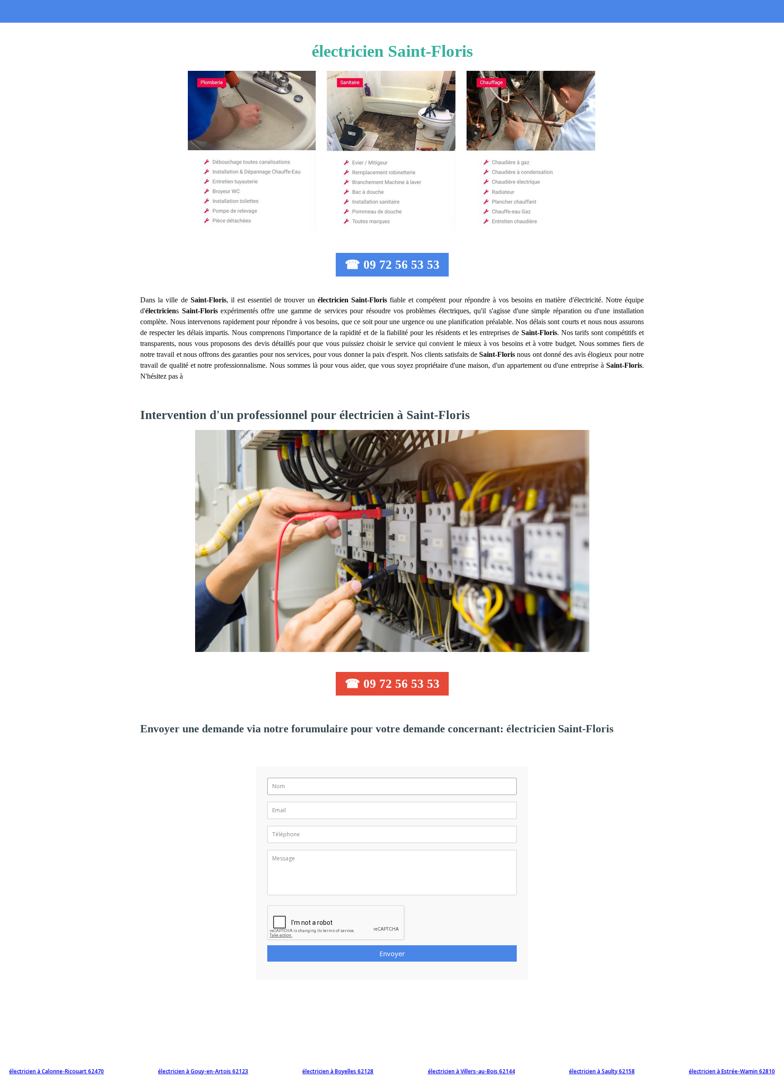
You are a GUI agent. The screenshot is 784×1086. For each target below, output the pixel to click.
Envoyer (392, 953)
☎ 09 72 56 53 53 (392, 265)
